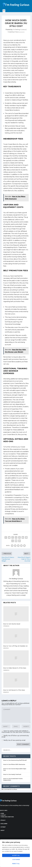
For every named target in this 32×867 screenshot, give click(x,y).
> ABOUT (2, 830)
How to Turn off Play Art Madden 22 (15, 646)
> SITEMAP (3, 827)
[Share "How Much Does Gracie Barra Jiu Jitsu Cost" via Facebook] (6, 537)
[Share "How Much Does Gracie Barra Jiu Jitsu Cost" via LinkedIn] (23, 537)
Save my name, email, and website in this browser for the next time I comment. (16, 731)
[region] (16, 853)
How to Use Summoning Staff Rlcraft (15, 760)
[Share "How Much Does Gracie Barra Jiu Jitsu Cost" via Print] (19, 541)
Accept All (16, 855)
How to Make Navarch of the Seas (14, 668)
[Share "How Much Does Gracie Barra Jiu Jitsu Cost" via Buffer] (26, 537)
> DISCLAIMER (3, 823)
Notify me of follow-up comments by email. (15, 736)
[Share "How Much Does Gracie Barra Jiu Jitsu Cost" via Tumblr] (16, 537)
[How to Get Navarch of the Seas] (16, 680)
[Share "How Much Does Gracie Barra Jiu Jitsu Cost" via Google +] (12, 537)
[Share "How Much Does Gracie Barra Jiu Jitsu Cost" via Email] (16, 541)
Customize (16, 859)
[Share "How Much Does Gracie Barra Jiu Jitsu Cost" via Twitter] (9, 537)
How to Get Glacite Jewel (11, 624)
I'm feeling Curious (19, 29)
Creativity (11, 32)
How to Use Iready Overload (12, 774)
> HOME (2, 813)
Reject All (16, 863)
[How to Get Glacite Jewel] (16, 613)
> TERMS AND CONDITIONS (7, 816)
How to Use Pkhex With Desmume (14, 764)
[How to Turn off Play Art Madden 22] (16, 635)
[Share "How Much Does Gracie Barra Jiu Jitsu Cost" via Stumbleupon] (12, 541)
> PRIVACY (2, 820)
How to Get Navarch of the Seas (14, 690)
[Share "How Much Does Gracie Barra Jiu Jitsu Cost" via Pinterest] (19, 537)
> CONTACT (3, 815)
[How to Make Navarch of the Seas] (16, 658)
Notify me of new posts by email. (15, 740)
